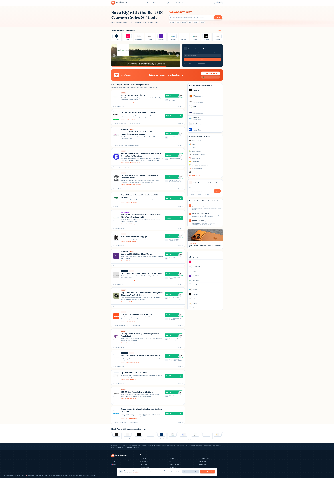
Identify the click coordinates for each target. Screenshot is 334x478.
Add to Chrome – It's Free (211, 77)
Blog (170, 461)
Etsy (190, 22)
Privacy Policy (202, 461)
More (189, 3)
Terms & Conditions (203, 458)
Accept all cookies (207, 472)
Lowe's (184, 22)
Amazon (172, 22)
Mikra (202, 22)
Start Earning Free (211, 73)
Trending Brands (167, 3)
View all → (220, 30)
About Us (171, 458)
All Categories (180, 3)
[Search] (213, 2)
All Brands (156, 3)
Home (149, 3)
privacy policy (201, 63)
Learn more (136, 472)
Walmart (196, 22)
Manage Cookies (176, 472)
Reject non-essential (190, 472)
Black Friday (143, 464)
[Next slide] (177, 55)
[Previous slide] (114, 55)
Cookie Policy (202, 464)
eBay (178, 22)
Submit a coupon (174, 464)
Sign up (202, 59)
